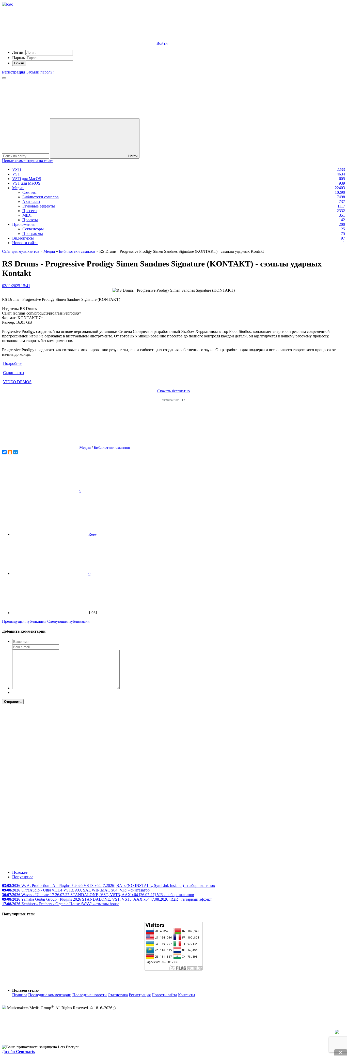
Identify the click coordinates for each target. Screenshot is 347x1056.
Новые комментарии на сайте (27, 161)
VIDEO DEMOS (17, 382)
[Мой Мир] (15, 452)
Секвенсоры (33, 229)
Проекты (30, 220)
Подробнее (12, 363)
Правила (19, 995)
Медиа (18, 188)
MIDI (26, 215)
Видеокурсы (23, 238)
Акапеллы (31, 201)
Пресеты (29, 211)
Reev (92, 534)
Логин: (18, 52)
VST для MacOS (26, 183)
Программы (32, 233)
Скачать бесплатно (173, 391)
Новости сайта (25, 243)
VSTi (16, 169)
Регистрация (140, 995)
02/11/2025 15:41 (16, 286)
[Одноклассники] (10, 452)
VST (16, 174)
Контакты (186, 995)
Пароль (18, 57)
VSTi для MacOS (26, 178)
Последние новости (89, 995)
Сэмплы (29, 192)
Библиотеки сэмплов (40, 197)
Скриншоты (13, 372)
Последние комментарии (49, 995)
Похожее (19, 872)
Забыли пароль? (40, 72)
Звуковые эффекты (38, 206)
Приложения (23, 224)
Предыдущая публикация (24, 621)
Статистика (118, 995)
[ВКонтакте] (4, 452)
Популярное (22, 877)
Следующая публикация (68, 621)
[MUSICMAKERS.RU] (7, 4)
